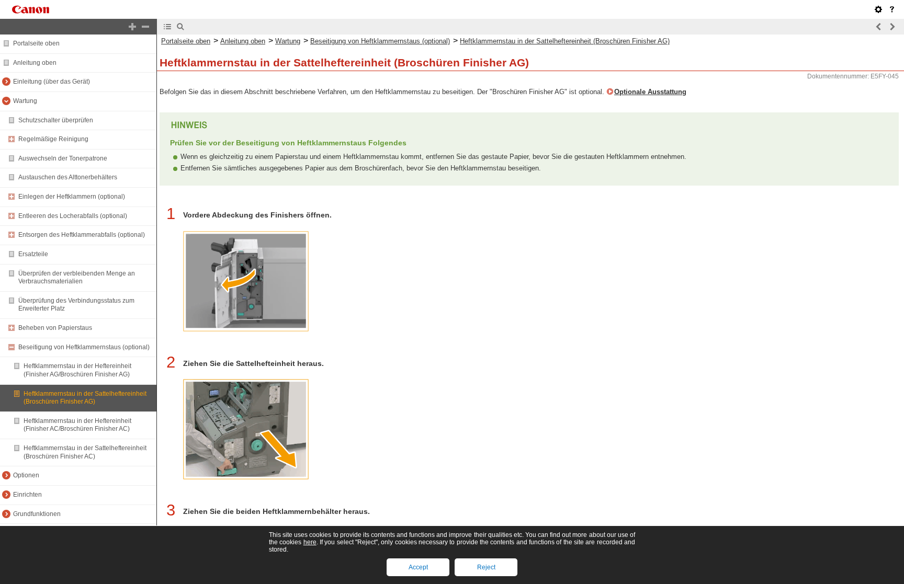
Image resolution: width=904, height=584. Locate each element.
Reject (486, 567)
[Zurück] (879, 26)
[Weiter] (892, 26)
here (310, 542)
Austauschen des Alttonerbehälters (67, 177)
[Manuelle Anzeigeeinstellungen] (878, 9)
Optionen (26, 475)
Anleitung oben (34, 62)
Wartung (25, 101)
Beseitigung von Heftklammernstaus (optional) (84, 347)
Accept (418, 567)
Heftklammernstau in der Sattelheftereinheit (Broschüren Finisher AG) (85, 398)
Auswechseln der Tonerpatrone (62, 158)
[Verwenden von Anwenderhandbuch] (892, 9)
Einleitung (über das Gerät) (51, 81)
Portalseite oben (36, 43)
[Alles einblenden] (132, 26)
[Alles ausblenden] (145, 26)
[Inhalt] (167, 26)
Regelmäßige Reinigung (53, 139)
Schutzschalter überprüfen (55, 120)
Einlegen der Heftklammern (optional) (71, 196)
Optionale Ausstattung (650, 92)
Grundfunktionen (37, 514)
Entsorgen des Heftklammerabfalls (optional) (81, 234)
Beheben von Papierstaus (55, 327)
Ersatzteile (33, 254)
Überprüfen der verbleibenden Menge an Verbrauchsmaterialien (76, 277)
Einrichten (27, 494)
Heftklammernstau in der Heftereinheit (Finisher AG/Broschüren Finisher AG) (77, 370)
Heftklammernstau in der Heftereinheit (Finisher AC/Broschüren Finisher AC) (77, 425)
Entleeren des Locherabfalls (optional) (72, 216)
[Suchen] (180, 26)
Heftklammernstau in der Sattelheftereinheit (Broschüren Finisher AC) (85, 452)
